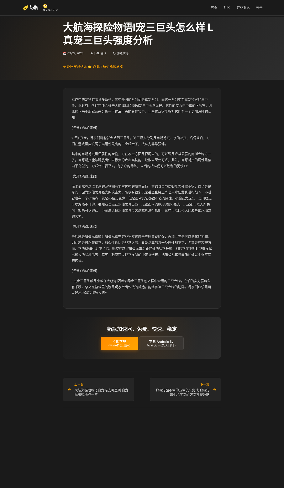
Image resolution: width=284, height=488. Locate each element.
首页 (214, 7)
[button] (119, 343)
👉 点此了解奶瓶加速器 (105, 66)
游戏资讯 (243, 7)
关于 (259, 7)
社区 (226, 7)
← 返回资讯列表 (75, 66)
